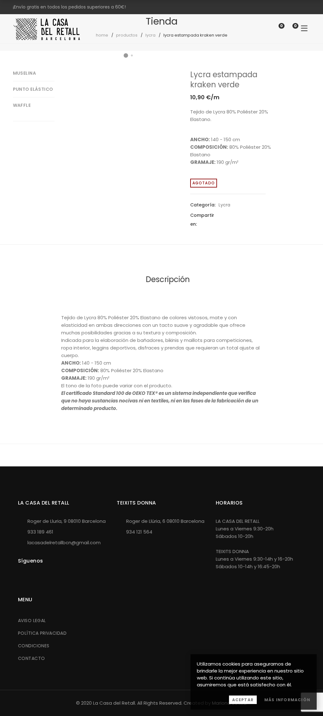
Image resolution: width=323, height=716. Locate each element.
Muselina (24, 73)
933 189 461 (40, 531)
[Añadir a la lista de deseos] (159, 80)
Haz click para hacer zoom (159, 96)
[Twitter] (230, 219)
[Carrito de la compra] (289, 28)
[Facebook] (219, 219)
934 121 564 (139, 531)
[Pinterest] (242, 219)
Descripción (168, 279)
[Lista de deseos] (275, 28)
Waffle (22, 105)
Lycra (224, 205)
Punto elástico (33, 89)
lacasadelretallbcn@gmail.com (64, 542)
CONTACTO (31, 658)
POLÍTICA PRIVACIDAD (42, 633)
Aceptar (243, 699)
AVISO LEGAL (32, 620)
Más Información (287, 699)
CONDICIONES (34, 646)
